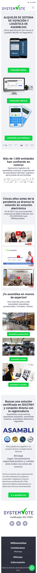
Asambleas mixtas (18, 359)
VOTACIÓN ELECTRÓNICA (18, 138)
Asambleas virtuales (18, 385)
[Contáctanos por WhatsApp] (32, 568)
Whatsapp (18, 551)
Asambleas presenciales (18, 334)
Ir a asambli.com (18, 495)
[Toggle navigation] (4, 2)
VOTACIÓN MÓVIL (18, 70)
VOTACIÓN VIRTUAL (19, 101)
